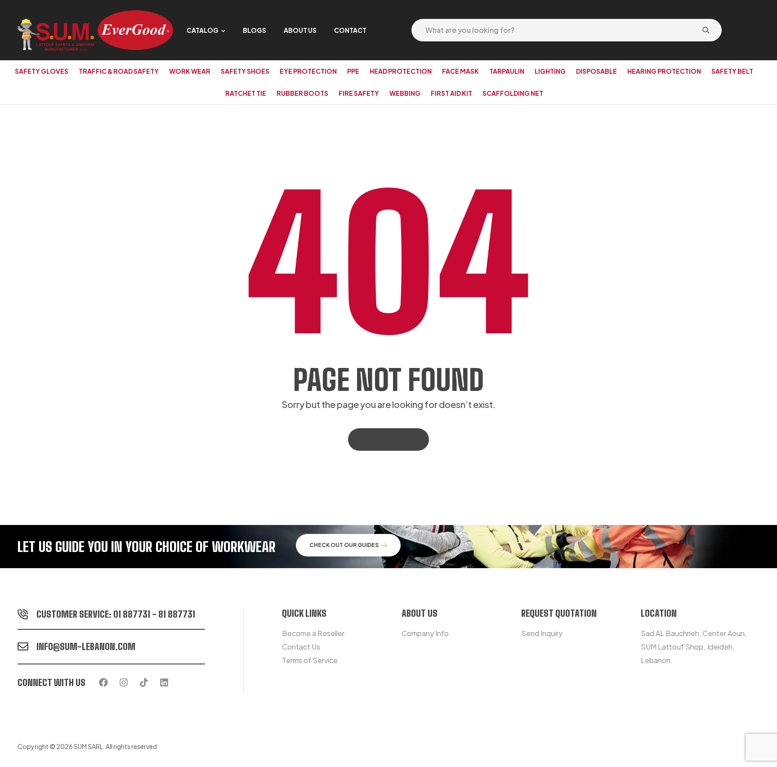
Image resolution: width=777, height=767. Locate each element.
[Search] (706, 30)
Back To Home (384, 439)
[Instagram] (124, 682)
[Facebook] (103, 682)
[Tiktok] (144, 682)
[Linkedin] (164, 682)
